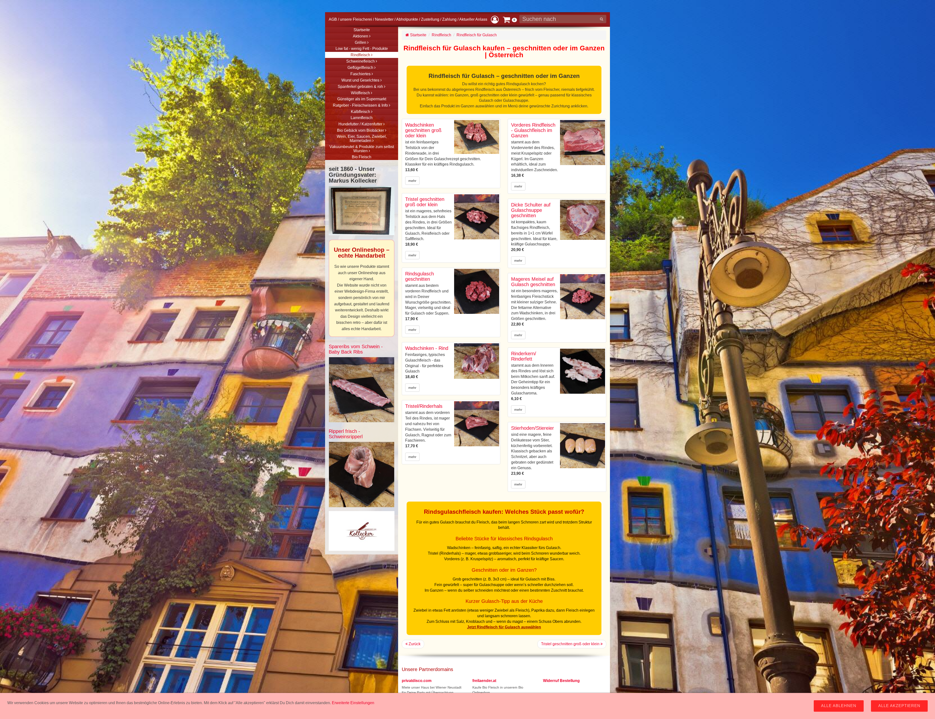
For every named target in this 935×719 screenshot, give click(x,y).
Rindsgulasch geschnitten (419, 276)
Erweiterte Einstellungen (353, 703)
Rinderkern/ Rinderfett (523, 356)
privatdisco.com (416, 681)
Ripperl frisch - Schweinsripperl (346, 434)
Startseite (417, 35)
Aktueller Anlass (473, 19)
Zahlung (449, 19)
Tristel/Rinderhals (423, 406)
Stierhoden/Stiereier (532, 428)
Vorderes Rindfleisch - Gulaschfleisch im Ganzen (533, 130)
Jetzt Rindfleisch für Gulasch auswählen (504, 627)
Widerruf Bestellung (561, 681)
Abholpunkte (407, 19)
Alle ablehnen (838, 706)
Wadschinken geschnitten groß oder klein (423, 130)
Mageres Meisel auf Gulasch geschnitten (533, 281)
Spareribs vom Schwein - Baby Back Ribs (356, 349)
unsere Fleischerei (356, 19)
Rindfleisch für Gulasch (477, 35)
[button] (495, 19)
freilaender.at (484, 681)
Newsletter (384, 19)
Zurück (414, 644)
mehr (412, 181)
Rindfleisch (441, 35)
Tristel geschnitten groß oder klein (424, 201)
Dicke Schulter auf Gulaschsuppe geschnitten (531, 210)
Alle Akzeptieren (899, 706)
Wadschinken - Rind (426, 348)
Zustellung (430, 19)
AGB (333, 19)
